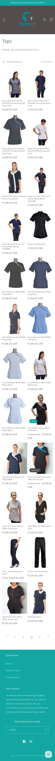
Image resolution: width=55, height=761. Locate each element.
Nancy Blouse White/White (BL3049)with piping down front (39, 150)
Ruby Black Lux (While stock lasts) (39, 527)
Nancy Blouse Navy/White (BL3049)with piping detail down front (13, 150)
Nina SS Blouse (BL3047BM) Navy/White (13, 338)
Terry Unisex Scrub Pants (38, 571)
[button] (3, 19)
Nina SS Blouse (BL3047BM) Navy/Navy (39, 293)
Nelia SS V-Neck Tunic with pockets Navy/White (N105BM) (13, 246)
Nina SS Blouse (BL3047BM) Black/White (13, 293)
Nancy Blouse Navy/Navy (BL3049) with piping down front (39, 103)
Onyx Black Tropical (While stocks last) (39, 429)
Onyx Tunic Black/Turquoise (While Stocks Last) (39, 478)
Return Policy (12, 670)
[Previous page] (7, 636)
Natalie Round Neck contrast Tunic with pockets (14, 197)
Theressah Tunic (34, 617)
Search (9, 663)
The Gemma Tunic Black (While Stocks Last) (12, 618)
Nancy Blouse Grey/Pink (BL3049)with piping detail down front (13, 103)
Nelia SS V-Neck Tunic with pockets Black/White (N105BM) (39, 198)
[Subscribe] (45, 730)
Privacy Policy (12, 677)
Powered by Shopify (38, 755)
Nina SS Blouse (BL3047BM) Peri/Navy (39, 338)
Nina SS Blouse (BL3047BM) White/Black (13, 383)
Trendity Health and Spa (23, 755)
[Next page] (48, 636)
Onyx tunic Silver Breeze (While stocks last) (12, 527)
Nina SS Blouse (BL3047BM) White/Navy (39, 383)
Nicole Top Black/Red (37, 244)
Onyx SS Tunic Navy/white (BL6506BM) (13, 478)
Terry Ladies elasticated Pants (12, 572)
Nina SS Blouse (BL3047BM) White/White (13, 429)
